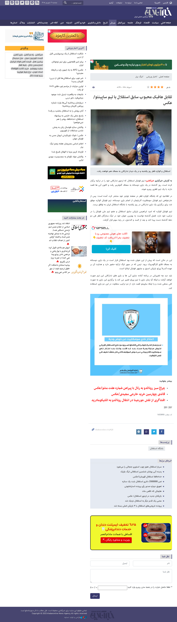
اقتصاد (147, 23)
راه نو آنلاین (29, 55)
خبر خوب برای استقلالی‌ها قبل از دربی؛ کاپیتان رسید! (66, 80)
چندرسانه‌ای (42, 23)
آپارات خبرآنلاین (17, 3)
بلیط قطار (22, 65)
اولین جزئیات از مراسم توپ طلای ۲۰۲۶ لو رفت (66, 88)
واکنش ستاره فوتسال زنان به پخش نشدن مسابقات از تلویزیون (68, 129)
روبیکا (7, 3)
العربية (157, 2)
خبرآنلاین (153, 13)
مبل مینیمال (17, 58)
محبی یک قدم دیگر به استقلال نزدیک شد (143, 501)
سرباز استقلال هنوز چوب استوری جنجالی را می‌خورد (139, 467)
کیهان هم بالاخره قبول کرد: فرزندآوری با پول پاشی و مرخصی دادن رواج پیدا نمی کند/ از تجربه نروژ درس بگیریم (59, 254)
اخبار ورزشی (151, 76)
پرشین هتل (37, 61)
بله (12, 3)
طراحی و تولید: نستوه (72, 617)
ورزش (112, 23)
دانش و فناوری (94, 23)
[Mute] (140, 250)
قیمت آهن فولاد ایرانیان (20, 61)
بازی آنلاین (18, 55)
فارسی (165, 2)
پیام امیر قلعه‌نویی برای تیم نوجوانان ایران (67, 63)
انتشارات (31, 23)
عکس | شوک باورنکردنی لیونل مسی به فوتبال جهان (66, 137)
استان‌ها (13, 23)
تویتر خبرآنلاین (22, 3)
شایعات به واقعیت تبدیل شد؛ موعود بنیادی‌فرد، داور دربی (67, 96)
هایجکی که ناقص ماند (152, 491)
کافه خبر (54, 23)
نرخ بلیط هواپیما (24, 72)
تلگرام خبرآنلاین (32, 3)
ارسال (94, 596)
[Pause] (135, 250)
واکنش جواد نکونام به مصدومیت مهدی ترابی (66, 158)
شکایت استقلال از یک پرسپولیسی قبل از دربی (66, 55)
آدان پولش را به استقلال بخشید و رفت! (65, 111)
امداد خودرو (37, 72)
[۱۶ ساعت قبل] (79, 227)
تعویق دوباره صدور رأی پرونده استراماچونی (143, 486)
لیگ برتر (139, 76)
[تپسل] (92, 61)
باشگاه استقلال (156, 448)
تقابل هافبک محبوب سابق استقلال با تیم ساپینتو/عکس (132, 100)
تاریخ (105, 23)
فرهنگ (138, 23)
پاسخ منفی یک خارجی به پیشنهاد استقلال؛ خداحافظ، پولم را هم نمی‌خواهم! (68, 119)
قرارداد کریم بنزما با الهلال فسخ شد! (67, 152)
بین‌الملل (121, 23)
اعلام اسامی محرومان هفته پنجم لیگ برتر (66, 145)
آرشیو (111, 2)
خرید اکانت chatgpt (20, 68)
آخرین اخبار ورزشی (75, 48)
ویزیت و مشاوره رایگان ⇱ (116, 540)
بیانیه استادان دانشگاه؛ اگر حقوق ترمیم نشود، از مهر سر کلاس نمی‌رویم (59, 268)
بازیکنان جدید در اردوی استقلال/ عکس (145, 496)
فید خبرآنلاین (37, 3)
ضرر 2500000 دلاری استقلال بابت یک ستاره (142, 481)
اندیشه (69, 23)
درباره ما (128, 2)
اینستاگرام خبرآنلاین (27, 3)
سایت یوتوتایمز (36, 68)
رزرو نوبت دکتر (36, 75)
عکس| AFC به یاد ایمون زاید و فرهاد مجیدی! (67, 71)
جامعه (130, 23)
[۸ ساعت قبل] (79, 269)
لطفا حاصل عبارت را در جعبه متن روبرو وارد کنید (150, 587)
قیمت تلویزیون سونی (33, 58)
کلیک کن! (111, 249)
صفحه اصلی (166, 23)
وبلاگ (22, 23)
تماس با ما (138, 2)
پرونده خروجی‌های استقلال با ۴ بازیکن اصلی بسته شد (138, 506)
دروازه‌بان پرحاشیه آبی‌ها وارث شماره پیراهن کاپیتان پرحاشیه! (67, 104)
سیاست (155, 23)
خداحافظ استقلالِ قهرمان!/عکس (147, 477)
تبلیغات (119, 2)
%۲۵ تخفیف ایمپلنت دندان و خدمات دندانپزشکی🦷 (116, 527)
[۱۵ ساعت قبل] (79, 251)
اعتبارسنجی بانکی (35, 65)
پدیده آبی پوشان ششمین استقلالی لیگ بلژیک (141, 472)
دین (62, 23)
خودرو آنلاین (79, 23)
